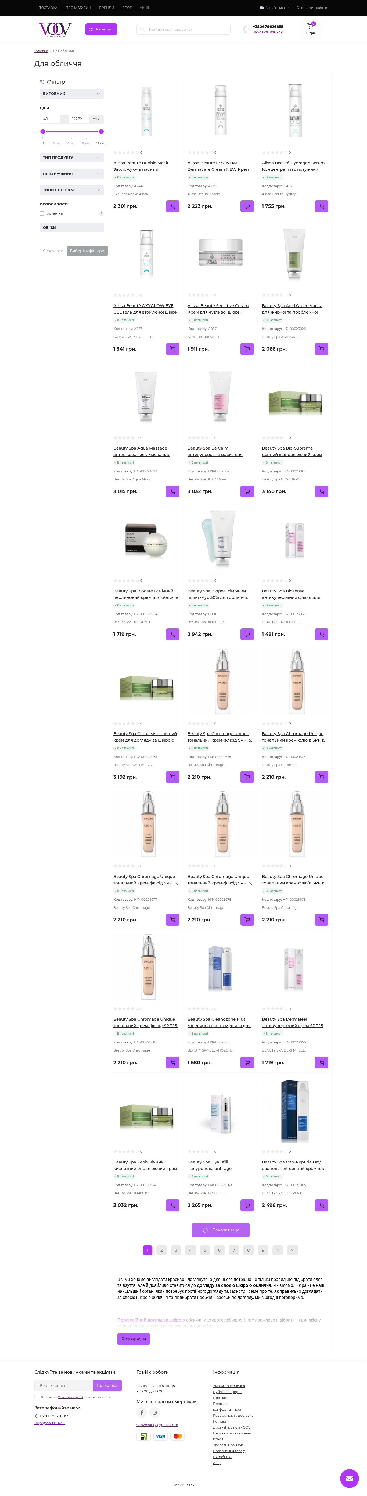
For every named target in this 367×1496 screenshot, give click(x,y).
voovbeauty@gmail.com (157, 1425)
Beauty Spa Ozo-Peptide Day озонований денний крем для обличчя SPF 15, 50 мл (293, 1168)
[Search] (142, 29)
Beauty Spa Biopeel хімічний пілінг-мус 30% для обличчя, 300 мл (218, 597)
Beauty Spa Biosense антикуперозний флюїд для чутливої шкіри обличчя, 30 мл (294, 597)
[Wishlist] (175, 92)
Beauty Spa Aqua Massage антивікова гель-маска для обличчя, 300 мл (141, 455)
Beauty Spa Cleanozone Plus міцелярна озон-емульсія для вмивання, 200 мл (219, 1026)
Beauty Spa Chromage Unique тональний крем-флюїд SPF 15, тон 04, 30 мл (220, 883)
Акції (217, 1463)
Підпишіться (107, 1385)
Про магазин (78, 8)
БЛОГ (127, 8)
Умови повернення (229, 1386)
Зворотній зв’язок (228, 1445)
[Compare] (175, 102)
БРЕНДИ (106, 8)
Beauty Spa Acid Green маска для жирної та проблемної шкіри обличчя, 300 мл (292, 312)
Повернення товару (229, 1451)
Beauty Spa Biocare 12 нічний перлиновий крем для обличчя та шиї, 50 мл (146, 597)
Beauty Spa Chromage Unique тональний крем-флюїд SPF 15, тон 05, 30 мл (294, 883)
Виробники (222, 1457)
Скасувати (53, 250)
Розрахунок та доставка (233, 1415)
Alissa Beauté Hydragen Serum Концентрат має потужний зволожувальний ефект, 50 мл (294, 169)
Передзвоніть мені (49, 1423)
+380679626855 (268, 26)
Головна (41, 51)
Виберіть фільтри (87, 250)
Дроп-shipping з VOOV (231, 1427)
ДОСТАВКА (47, 8)
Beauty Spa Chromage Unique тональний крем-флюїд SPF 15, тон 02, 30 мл (294, 740)
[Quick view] (175, 81)
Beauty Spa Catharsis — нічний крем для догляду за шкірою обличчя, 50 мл (145, 740)
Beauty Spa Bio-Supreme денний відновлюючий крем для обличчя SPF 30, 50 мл (292, 455)
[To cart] (172, 206)
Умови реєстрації (70, 1397)
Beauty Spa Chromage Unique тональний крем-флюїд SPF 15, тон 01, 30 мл (220, 740)
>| (292, 1250)
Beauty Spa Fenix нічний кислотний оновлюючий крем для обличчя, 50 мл (145, 1168)
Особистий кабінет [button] (313, 8)
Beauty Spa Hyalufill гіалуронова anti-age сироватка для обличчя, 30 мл (219, 1168)
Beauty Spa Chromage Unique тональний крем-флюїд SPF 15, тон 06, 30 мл (145, 1026)
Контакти (221, 1421)
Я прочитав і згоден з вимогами (76, 1397)
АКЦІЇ (144, 8)
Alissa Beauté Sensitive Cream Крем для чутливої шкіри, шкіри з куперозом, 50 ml (218, 312)
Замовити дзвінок (268, 32)
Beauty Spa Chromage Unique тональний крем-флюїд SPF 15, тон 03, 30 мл (145, 883)
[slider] (42, 131)
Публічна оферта (227, 1392)
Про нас (220, 1398)
